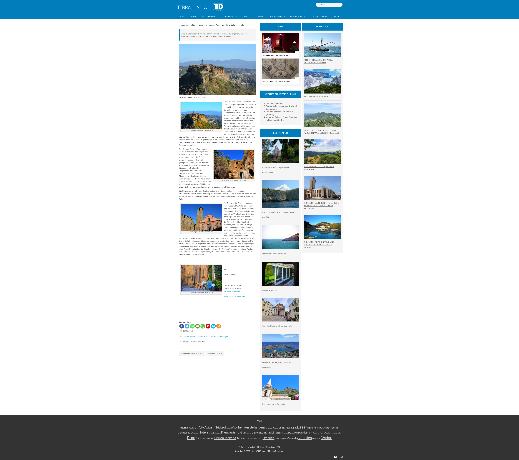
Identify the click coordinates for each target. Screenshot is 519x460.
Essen (302, 427)
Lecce (249, 433)
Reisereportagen (221, 336)
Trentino (241, 438)
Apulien (238, 427)
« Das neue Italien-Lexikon (192, 353)
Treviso (250, 438)
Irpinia (211, 433)
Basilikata (268, 428)
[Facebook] (181, 326)
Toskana (230, 438)
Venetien (305, 438)
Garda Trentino (193, 433)
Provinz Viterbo (196, 336)
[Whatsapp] (192, 326)
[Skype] (213, 326)
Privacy (261, 447)
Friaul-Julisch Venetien (328, 428)
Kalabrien (217, 433)
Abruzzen (184, 428)
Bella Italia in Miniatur (316, 96)
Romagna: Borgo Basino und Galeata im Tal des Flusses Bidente (319, 245)
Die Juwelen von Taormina (273, 404)
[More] (218, 326)
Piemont (307, 432)
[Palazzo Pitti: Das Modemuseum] (280, 43)
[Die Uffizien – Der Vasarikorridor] (280, 69)
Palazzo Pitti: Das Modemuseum (277, 56)
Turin (260, 438)
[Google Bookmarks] (208, 326)
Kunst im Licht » (215, 353)
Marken (285, 433)
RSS (278, 447)
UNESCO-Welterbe (281, 438)
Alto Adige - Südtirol (212, 427)
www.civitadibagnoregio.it (234, 296)
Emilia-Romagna (288, 427)
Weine (326, 437)
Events (312, 427)
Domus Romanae (269, 290)
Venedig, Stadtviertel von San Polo (277, 326)
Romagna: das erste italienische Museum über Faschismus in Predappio (321, 205)
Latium (186, 336)
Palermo (298, 433)
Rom (191, 438)
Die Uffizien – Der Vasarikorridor (277, 81)
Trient (255, 438)
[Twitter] (187, 326)
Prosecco (316, 433)
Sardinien (209, 438)
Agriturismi (193, 428)
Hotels (203, 432)
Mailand (278, 433)
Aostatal (229, 428)
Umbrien (269, 438)
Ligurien (256, 432)
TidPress (242, 447)
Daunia (275, 428)
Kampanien (229, 432)
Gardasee (182, 433)
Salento (200, 438)
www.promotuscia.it (232, 291)
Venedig (293, 438)
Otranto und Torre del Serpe (274, 254)
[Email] (197, 326)
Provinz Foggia (325, 433)
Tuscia (206, 336)
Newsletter (252, 447)
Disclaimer (270, 447)
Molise (291, 433)
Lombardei (267, 432)
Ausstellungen (254, 427)
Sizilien (219, 438)
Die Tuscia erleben (274, 103)
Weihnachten (316, 438)
